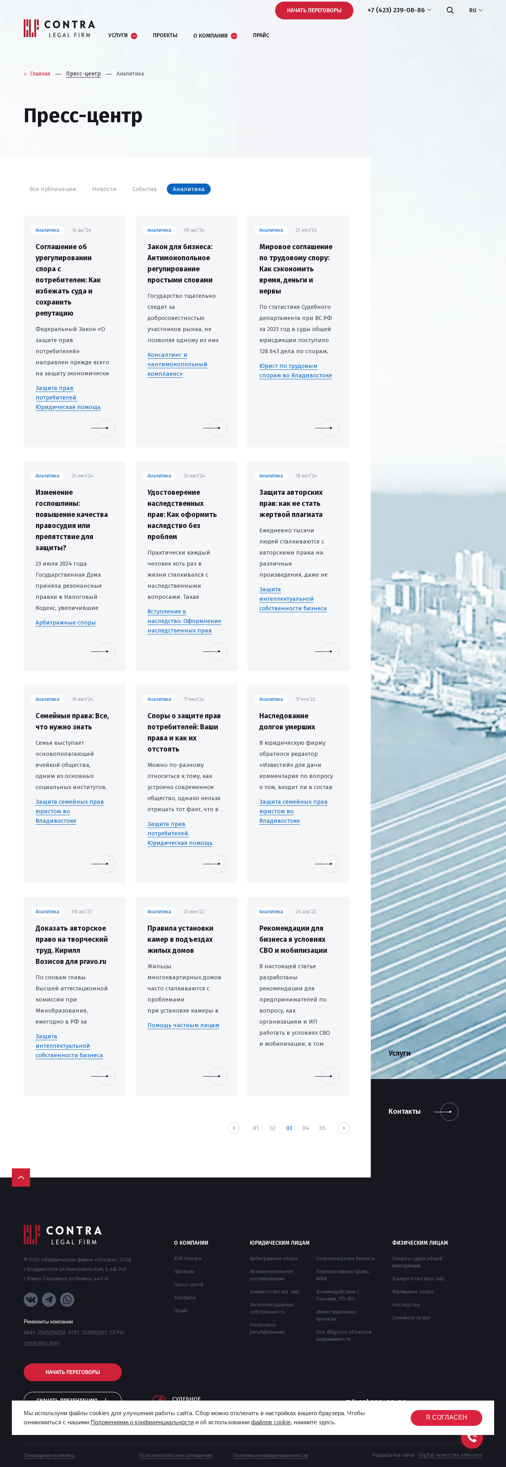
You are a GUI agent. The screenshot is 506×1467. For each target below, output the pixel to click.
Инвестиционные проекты (336, 1315)
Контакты (185, 1297)
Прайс (181, 1311)
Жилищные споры (413, 1292)
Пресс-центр (189, 1284)
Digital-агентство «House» (450, 1455)
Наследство (406, 1305)
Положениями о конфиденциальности (142, 1422)
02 (273, 1128)
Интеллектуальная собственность (271, 1308)
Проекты (184, 1271)
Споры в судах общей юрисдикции (417, 1261)
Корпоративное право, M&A (343, 1274)
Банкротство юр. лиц (274, 1292)
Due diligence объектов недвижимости (344, 1335)
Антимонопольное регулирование (271, 1274)
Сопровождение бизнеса (345, 1258)
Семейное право (411, 1318)
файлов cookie (271, 1422)
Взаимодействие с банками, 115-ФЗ (337, 1295)
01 (256, 1128)
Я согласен (446, 1417)
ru (472, 10)
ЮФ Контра (187, 1258)
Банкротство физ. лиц (418, 1278)
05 (322, 1128)
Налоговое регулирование (267, 1328)
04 (305, 1128)
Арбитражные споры (274, 1258)
